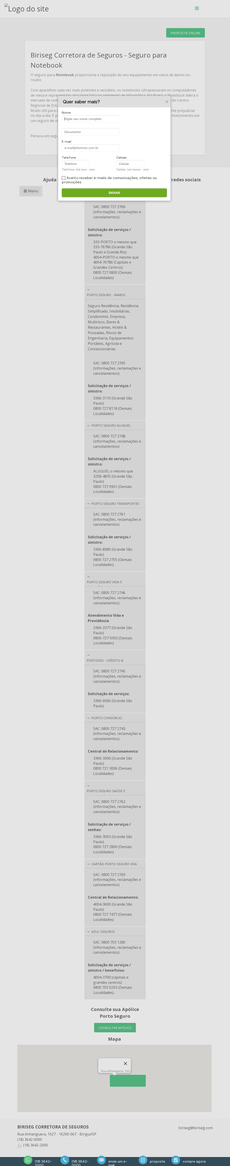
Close (167, 101)
